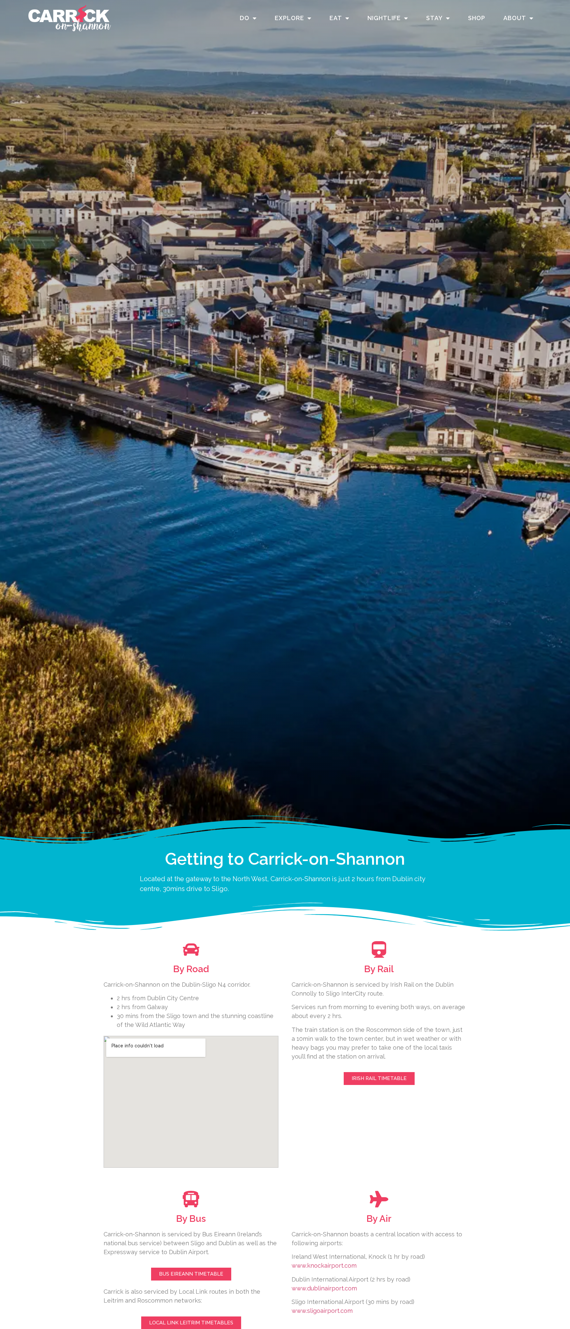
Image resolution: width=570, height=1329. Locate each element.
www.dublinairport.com (324, 1288)
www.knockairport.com (324, 1265)
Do (244, 18)
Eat (336, 18)
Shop (476, 18)
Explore (289, 18)
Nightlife (384, 18)
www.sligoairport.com (322, 1310)
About (514, 18)
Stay (434, 18)
